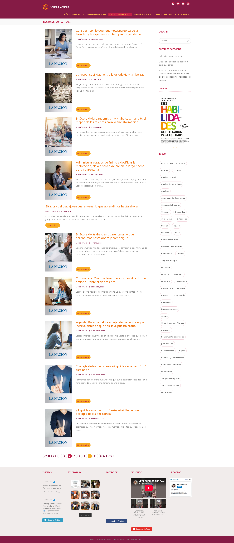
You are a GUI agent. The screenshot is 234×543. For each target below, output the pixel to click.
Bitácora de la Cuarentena (173, 163)
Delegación (182, 219)
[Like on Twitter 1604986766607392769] (53, 491)
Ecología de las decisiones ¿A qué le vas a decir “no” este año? (111, 368)
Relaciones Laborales (171, 365)
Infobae (180, 254)
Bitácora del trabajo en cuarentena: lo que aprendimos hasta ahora (91, 206)
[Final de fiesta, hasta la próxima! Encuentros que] (95, 484)
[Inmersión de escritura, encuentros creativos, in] (85, 484)
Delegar (164, 226)
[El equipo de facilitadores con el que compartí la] (85, 505)
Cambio (177, 170)
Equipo (177, 226)
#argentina (58, 509)
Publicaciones (167, 351)
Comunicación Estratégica (173, 198)
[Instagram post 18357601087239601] (85, 495)
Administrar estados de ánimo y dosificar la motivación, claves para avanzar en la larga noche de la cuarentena (110, 166)
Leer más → (83, 65)
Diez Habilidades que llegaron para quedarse (173, 63)
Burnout (164, 170)
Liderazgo (165, 281)
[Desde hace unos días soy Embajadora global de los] (75, 484)
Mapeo (164, 295)
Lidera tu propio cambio (170, 56)
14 (95, 456)
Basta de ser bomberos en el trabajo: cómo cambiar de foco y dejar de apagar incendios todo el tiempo (175, 75)
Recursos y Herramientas (172, 358)
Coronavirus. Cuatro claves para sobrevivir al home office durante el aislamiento (111, 280)
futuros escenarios (169, 240)
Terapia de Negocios (170, 378)
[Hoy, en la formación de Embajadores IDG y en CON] (95, 495)
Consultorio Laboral (170, 205)
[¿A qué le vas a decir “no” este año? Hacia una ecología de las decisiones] (58, 428)
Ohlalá (164, 316)
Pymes (182, 351)
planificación (167, 344)
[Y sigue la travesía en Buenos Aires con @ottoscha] (95, 505)
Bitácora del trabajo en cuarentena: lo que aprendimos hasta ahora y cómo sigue (105, 236)
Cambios (165, 191)
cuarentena (166, 219)
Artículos (82, 39)
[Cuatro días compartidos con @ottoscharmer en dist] (75, 505)
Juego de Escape (169, 260)
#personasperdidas (50, 513)
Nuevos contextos (169, 309)
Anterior (50, 456)
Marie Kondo (179, 295)
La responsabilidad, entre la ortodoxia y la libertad (110, 74)
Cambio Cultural (168, 177)
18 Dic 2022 (48, 499)
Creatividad (180, 212)
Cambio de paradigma (171, 184)
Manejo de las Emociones (173, 288)
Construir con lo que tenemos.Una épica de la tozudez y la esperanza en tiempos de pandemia (109, 32)
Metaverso (166, 302)
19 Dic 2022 (48, 481)
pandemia (166, 330)
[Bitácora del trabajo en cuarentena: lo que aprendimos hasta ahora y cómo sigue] (58, 252)
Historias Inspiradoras (171, 247)
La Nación (166, 267)
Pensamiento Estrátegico (172, 337)
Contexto (165, 212)
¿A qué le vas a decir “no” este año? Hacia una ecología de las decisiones (107, 412)
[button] (139, 509)
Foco (177, 233)
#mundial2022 (48, 509)
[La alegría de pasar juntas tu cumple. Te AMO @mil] (75, 495)
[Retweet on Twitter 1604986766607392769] (48, 491)
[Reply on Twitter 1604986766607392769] (44, 491)
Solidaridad (166, 371)
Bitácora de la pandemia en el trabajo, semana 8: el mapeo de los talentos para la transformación (111, 120)
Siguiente (106, 456)
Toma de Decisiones (170, 385)
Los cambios (181, 281)
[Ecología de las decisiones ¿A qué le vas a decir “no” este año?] (58, 384)
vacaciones (166, 392)
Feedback (165, 233)
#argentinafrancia (52, 511)
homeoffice (166, 254)
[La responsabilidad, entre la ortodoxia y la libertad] (58, 92)
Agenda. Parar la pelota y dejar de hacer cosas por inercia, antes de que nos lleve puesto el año (110, 324)
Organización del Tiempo (172, 323)
